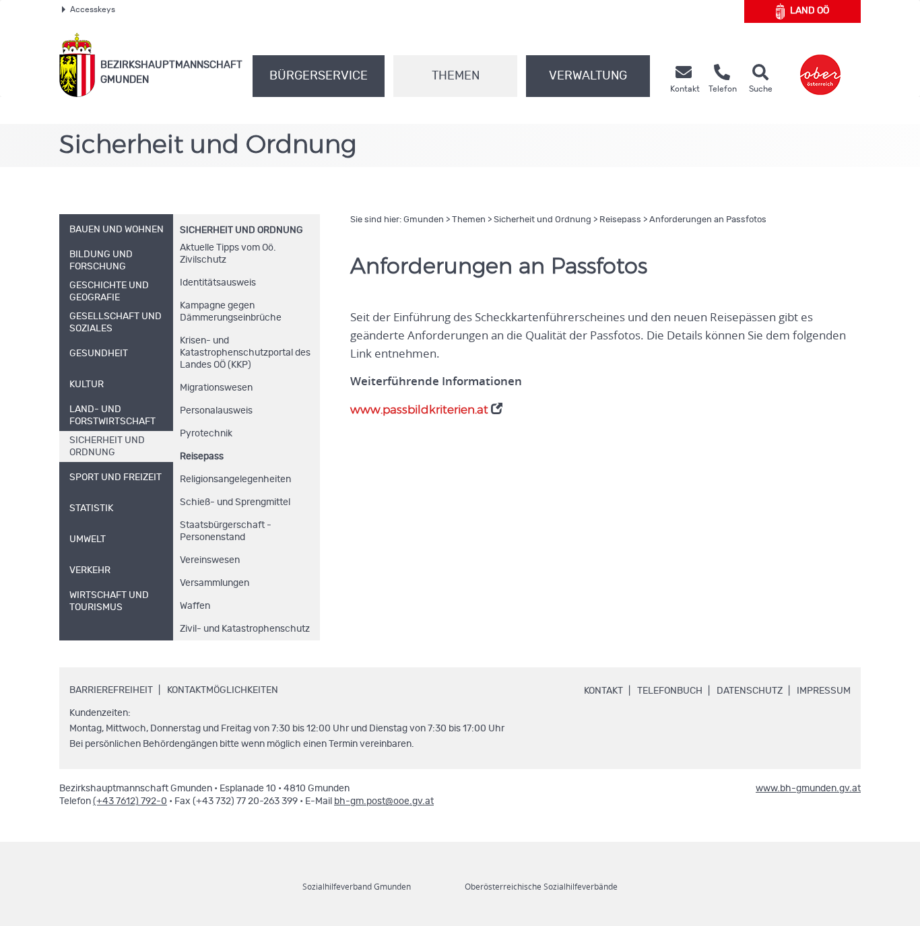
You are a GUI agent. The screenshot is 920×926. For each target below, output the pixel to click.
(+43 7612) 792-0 (130, 801)
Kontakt (603, 691)
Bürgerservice (318, 76)
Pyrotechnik (206, 433)
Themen (456, 76)
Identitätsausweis (218, 283)
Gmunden (423, 220)
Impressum (824, 691)
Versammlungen (214, 583)
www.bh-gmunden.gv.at (808, 788)
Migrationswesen (216, 388)
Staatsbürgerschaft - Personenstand (225, 531)
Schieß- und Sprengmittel (235, 502)
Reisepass (202, 456)
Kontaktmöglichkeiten (222, 690)
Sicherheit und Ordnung (241, 230)
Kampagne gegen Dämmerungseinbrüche (231, 312)
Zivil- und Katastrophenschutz (245, 629)
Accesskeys (92, 9)
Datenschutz (750, 691)
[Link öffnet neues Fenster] (820, 65)
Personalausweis (216, 411)
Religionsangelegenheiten (235, 479)
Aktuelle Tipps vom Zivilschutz (228, 254)
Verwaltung (588, 76)
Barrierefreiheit (111, 690)
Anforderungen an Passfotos (707, 220)
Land (809, 10)
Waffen (195, 606)
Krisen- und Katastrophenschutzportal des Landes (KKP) (245, 353)
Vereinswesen (210, 560)
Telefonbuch (669, 691)
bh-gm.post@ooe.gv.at (384, 801)
